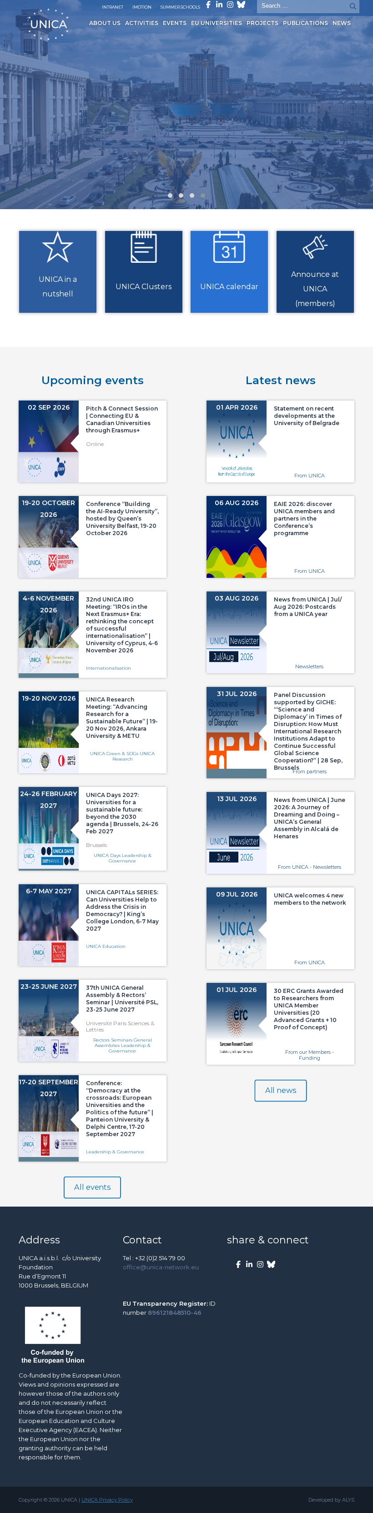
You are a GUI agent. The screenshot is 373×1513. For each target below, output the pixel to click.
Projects (262, 23)
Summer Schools (180, 7)
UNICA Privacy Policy (107, 1500)
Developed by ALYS (331, 1500)
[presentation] (9, 108)
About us (105, 23)
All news (280, 1090)
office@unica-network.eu (161, 1267)
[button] (170, 195)
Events (174, 23)
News (342, 23)
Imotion (141, 7)
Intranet (112, 7)
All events (93, 1187)
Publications (305, 23)
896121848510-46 (175, 1312)
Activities (141, 23)
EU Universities (216, 23)
